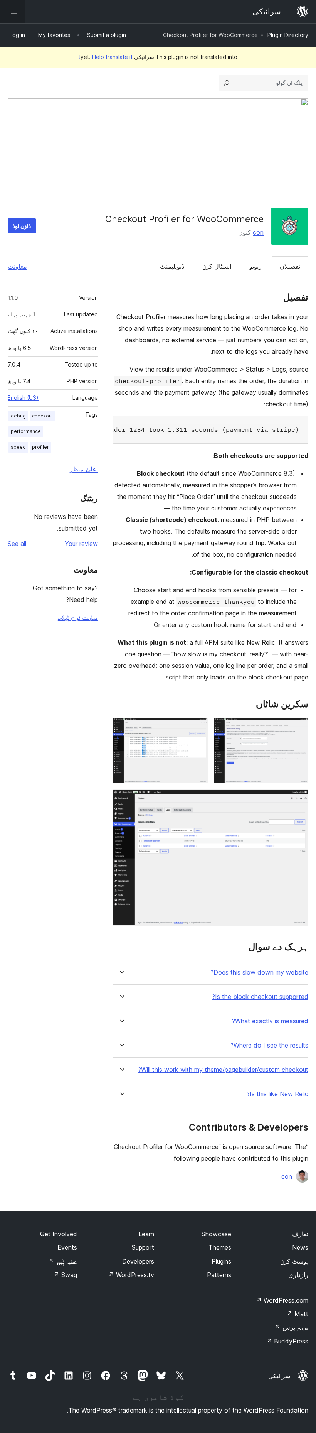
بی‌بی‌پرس (291, 1327)
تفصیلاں (290, 266)
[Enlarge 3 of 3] (298, 800)
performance (26, 431)
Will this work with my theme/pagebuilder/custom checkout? (223, 1069)
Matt (297, 1314)
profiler (40, 447)
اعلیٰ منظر (84, 469)
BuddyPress (287, 1341)
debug (18, 416)
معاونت (17, 266)
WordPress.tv (131, 1275)
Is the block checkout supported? (260, 996)
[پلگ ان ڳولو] (226, 83)
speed (18, 447)
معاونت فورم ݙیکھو (77, 617)
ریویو (255, 266)
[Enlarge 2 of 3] (197, 728)
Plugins (221, 1261)
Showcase (216, 1234)
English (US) (23, 397)
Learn (146, 1234)
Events (67, 1247)
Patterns (219, 1275)
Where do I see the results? (269, 1045)
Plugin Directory (287, 35)
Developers (138, 1261)
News (300, 1247)
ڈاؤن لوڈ (22, 226)
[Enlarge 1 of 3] (298, 728)
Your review (81, 544)
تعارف (300, 1234)
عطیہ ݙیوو (63, 1261)
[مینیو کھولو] (12, 11)
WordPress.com (282, 1300)
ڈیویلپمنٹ (172, 266)
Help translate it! (106, 57)
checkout (42, 416)
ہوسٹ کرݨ (294, 1261)
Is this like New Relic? (277, 1094)
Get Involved (58, 1234)
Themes (219, 1247)
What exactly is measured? (270, 1021)
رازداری (298, 1275)
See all (17, 544)
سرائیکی (279, 1376)
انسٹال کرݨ (216, 266)
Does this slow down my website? (259, 972)
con (258, 232)
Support (143, 1247)
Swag (65, 1275)
